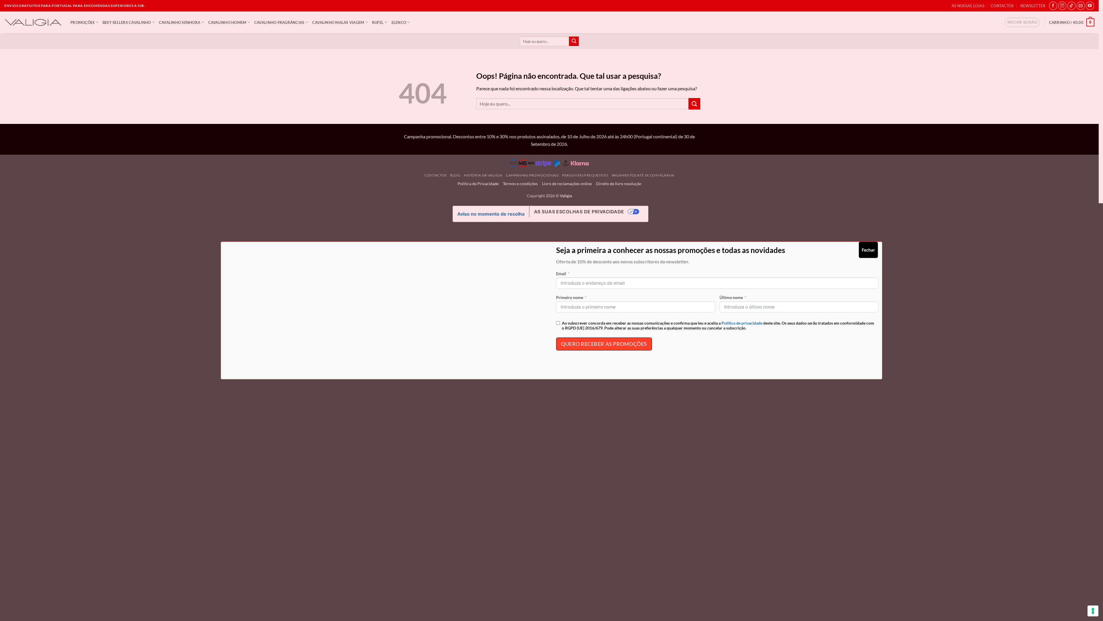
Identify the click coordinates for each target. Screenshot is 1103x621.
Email (561, 273)
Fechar (868, 249)
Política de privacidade (742, 323)
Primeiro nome (569, 297)
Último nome (731, 297)
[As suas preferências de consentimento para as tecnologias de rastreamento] (1092, 610)
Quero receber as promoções (604, 344)
